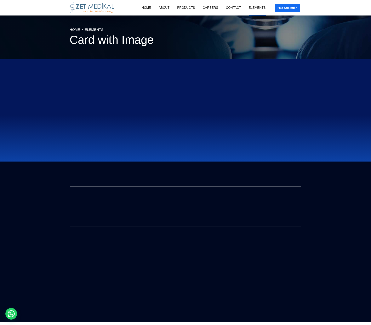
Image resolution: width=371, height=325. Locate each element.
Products (186, 7)
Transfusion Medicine (143, 286)
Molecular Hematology (143, 266)
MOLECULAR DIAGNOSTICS (146, 255)
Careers (210, 7)
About (164, 7)
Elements (257, 7)
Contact (233, 7)
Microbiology (137, 276)
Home (146, 7)
